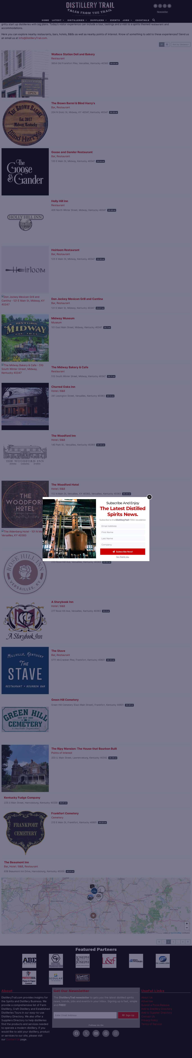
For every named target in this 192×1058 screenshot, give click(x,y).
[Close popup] (149, 497)
